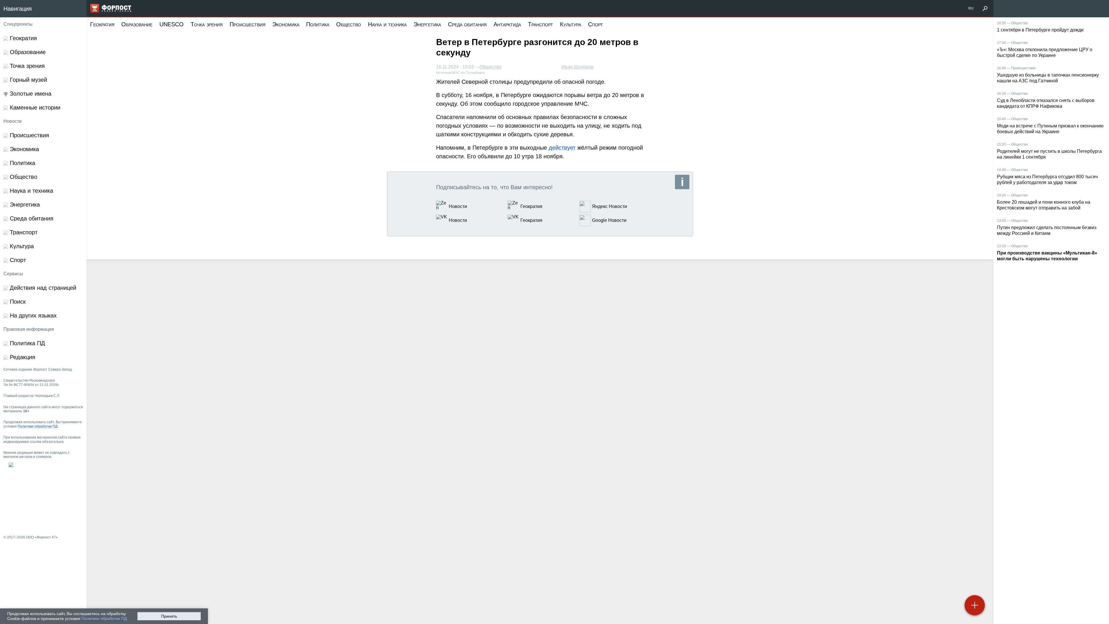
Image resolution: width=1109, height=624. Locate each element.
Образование (136, 24)
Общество (348, 24)
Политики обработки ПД (104, 618)
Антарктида (507, 24)
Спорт (595, 24)
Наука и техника (387, 24)
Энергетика (427, 24)
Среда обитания (467, 24)
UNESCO (171, 24)
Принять (169, 616)
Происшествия (247, 24)
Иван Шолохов (577, 66)
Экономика (285, 24)
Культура (570, 24)
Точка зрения (207, 24)
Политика (317, 24)
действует (562, 147)
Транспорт (540, 24)
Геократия (102, 24)
